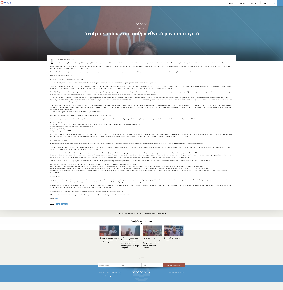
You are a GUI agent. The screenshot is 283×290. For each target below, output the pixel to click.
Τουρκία (64, 204)
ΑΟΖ (58, 204)
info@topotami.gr (107, 276)
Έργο (264, 3)
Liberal (56, 198)
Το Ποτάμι (254, 3)
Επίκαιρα (230, 3)
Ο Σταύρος (242, 3)
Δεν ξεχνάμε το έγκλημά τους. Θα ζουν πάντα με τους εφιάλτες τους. (140, 213)
